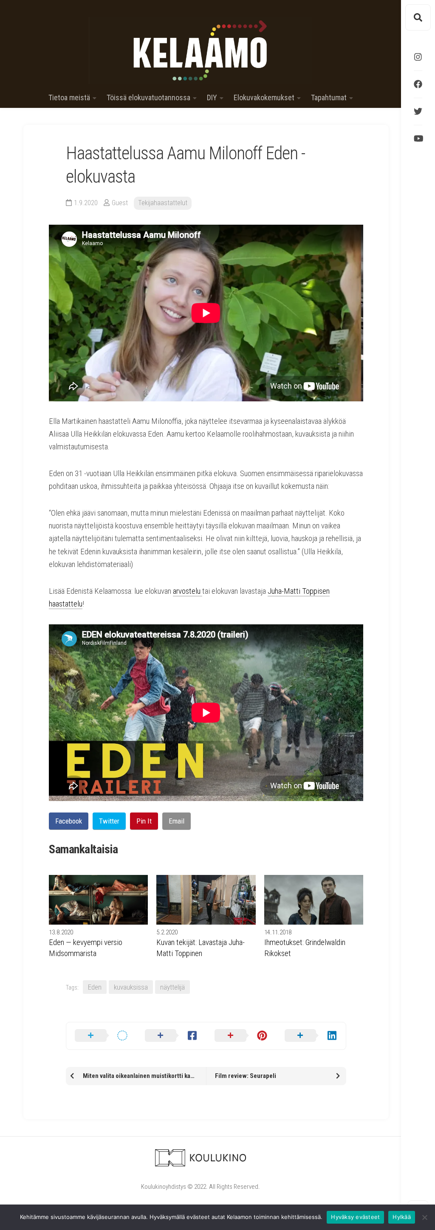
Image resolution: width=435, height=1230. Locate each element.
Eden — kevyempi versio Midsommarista (85, 947)
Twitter (109, 821)
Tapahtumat (329, 97)
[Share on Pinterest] (241, 1035)
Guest (120, 203)
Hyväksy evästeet (355, 1216)
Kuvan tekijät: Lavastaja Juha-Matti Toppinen (200, 947)
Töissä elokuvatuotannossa (148, 97)
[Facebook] (418, 84)
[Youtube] (418, 138)
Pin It (144, 821)
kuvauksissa (131, 987)
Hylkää (402, 1216)
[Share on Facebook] (171, 1035)
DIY (212, 97)
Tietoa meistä (69, 97)
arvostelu (187, 591)
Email (176, 821)
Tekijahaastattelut (162, 203)
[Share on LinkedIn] (311, 1035)
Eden (95, 987)
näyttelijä (172, 987)
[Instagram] (418, 57)
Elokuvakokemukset (264, 97)
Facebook (68, 821)
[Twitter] (418, 111)
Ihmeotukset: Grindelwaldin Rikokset (304, 947)
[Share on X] (101, 1035)
